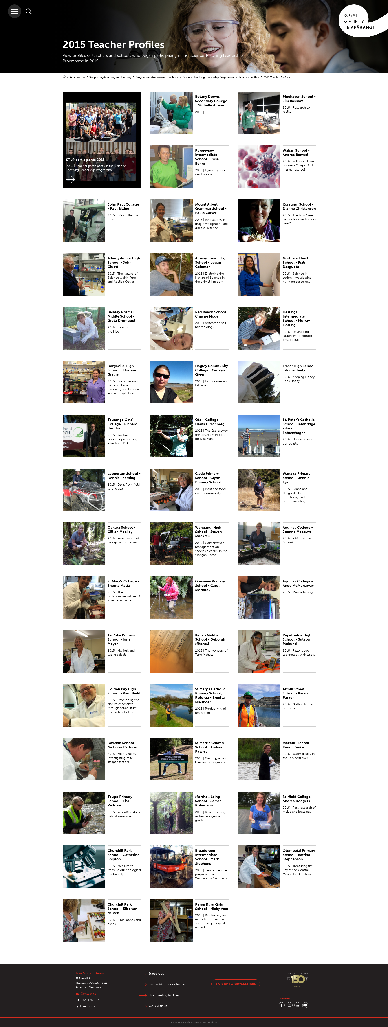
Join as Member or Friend (166, 984)
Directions (87, 1006)
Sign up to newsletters (236, 984)
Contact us (88, 994)
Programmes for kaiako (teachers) (157, 77)
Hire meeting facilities (163, 995)
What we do (78, 77)
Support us (156, 974)
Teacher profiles (249, 77)
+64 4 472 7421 (92, 1000)
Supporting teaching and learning (110, 77)
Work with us (157, 1006)
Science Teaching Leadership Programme (209, 77)
